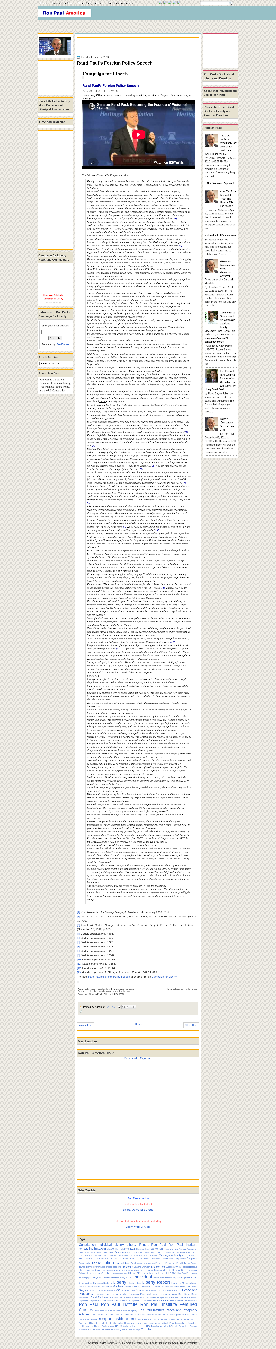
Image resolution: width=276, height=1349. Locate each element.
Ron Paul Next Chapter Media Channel (110, 1314)
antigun (154, 1252)
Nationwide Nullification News (221, 235)
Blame (133, 1255)
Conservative (85, 1263)
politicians (99, 1294)
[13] (118, 648)
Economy (128, 1266)
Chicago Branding (158, 1343)
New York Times (172, 1286)
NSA (118, 1290)
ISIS (195, 1278)
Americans (145, 1252)
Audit (182, 1252)
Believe (89, 1255)
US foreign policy (127, 1326)
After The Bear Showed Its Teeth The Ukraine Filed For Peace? (228, 198)
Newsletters (185, 1286)
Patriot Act (170, 1290)
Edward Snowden (142, 1267)
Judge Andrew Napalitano (91, 1283)
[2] (180, 245)
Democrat (159, 1263)
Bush (155, 1255)
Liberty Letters (134, 1283)
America (119, 1252)
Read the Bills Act (113, 1297)
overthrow (159, 1290)
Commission (156, 1258)
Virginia (167, 1326)
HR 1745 (172, 1273)
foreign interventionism (131, 1270)
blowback (140, 1255)
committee (168, 1258)
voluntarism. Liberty (88, 1329)
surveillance (181, 1323)
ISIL (191, 1278)
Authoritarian (191, 1252)
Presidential (134, 1294)
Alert (111, 1252)
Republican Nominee (120, 1301)
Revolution (147, 1301)
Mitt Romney (120, 1286)
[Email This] (123, 1007)
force (118, 1270)
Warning (117, 1329)
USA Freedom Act (154, 1326)
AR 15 (161, 1252)
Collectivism (144, 1258)
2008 (126, 1249)
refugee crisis (163, 1297)
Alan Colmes (103, 1252)
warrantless (127, 1329)
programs (162, 1294)
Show (138, 1323)
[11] (163, 587)
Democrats (170, 1263)
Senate (102, 1323)
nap (129, 1286)
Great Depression (109, 1273)
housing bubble (161, 1273)
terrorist (89, 1326)
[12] (172, 641)
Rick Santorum (161, 1300)
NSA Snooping (128, 1290)
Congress (192, 1258)
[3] (186, 431)
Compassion (180, 1258)
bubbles (149, 1255)
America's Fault (131, 1252)
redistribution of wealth (145, 1297)
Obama (140, 1290)
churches (124, 1258)
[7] (184, 482)
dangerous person (145, 1263)
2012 (132, 1248)
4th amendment (143, 1249)
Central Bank (97, 1258)
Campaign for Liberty (164, 976)
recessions (128, 1297)
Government (93, 1273)
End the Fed (158, 1266)
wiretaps (137, 1329)
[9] (124, 526)
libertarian (107, 1283)
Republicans (136, 1301)
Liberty (119, 1244)
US (116, 1326)
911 (152, 1249)
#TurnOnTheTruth (115, 1249)
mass (178, 1283)
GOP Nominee (173, 1270)
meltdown (193, 1283)
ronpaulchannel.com (88, 1319)
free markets (160, 1270)
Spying (151, 1323)
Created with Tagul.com (138, 1058)
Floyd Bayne (84, 1270)
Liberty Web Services (138, 1226)
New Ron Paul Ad (156, 1286)
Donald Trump (183, 1263)
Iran (179, 1278)
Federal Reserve (189, 1267)
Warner (109, 1329)
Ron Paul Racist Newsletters (143, 1314)
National (135, 1286)
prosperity (172, 1294)
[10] (157, 530)
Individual (105, 1244)
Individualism (159, 1278)
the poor (110, 1326)
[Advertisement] (170, 14)
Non (94, 1290)
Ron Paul (158, 1244)
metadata (83, 1286)
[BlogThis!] (127, 1007)
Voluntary (101, 1329)
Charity (108, 1258)
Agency (182, 1249)
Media (185, 1283)
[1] (175, 218)
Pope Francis (111, 1294)
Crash (133, 1263)
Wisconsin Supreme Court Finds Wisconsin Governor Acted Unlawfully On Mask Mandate (220, 272)
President (123, 1294)
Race (180, 1294)
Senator (109, 1323)
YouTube (146, 1329)
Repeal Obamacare (180, 1297)
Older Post (191, 1025)
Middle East (107, 1286)
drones (109, 1267)
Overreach (150, 1290)
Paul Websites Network (120, 3)
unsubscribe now (122, 991)
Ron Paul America (107, 1343)
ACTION (159, 1249)
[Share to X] (130, 1007)
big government (111, 1255)
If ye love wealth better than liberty (109, 1278)
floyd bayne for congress (103, 1270)
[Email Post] (119, 1006)
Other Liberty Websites (90, 3)
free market (148, 1270)
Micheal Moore (94, 1286)
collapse (133, 1258)
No (90, 1290)
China (115, 1258)
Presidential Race (148, 1294)
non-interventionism (106, 1290)
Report (194, 1297)
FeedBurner (62, 344)
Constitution (87, 1244)
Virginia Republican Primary (184, 1326)
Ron (195, 1301)
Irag (174, 1278)
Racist (187, 1294)
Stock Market (169, 1323)
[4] (93, 445)
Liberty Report (138, 1244)
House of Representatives (141, 1273)
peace (178, 1290)
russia (156, 1319)
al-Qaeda (91, 1252)
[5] (153, 465)
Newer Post (85, 1025)
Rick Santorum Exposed (181, 1301)
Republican (84, 1301)
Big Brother (99, 1255)
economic (117, 1267)
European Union (173, 1267)
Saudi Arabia (182, 1319)
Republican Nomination (100, 1301)
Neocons (144, 1286)
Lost (173, 1283)
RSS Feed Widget (53, 302)
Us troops (140, 1326)
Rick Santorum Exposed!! (221, 183)
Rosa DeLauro (145, 1319)
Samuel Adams (168, 1319)
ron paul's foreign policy (169, 1314)
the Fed (102, 1326)
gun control (123, 1273)
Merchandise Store (62, 3)
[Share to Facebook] (134, 1007)
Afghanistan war (171, 1249)
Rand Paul (97, 1297)
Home (43, 3)
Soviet (144, 1323)
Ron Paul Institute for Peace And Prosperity (116, 1310)
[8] (88, 503)
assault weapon (172, 1252)
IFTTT (129, 1277)
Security (94, 1323)
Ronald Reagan (189, 1314)
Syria (190, 1323)
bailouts (82, 1255)
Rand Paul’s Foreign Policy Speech (110, 85)
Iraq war (185, 1278)
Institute (168, 1278)
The (95, 1326)
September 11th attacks (124, 1323)
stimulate (159, 1323)
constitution (103, 1262)
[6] (141, 469)
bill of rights (124, 1255)
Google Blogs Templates (184, 1343)
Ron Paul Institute (183, 1244)
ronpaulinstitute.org (92, 1248)
